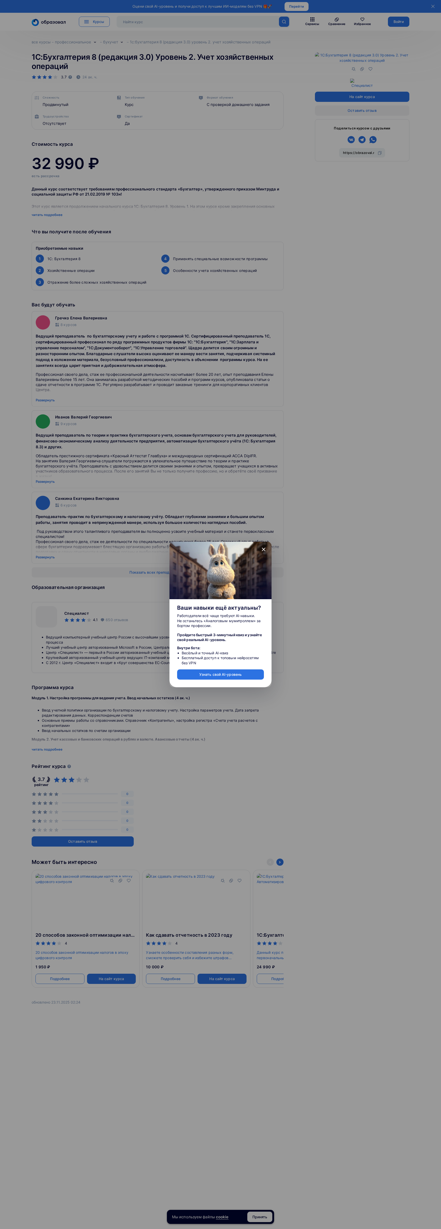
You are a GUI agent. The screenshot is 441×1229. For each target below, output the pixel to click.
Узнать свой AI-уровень (220, 674)
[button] (263, 549)
